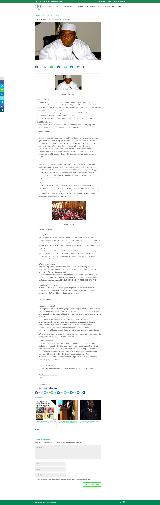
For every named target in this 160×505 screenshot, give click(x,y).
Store (120, 6)
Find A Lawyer (67, 6)
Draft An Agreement (81, 6)
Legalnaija (40, 19)
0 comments (66, 19)
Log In (115, 1)
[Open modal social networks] (83, 67)
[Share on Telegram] (73, 67)
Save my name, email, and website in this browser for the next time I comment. (63, 480)
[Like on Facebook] (79, 67)
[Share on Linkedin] (60, 67)
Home (50, 6)
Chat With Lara (95, 6)
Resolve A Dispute (109, 6)
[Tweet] (47, 67)
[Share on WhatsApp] (53, 67)
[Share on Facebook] (38, 67)
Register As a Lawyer (104, 1)
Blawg (57, 6)
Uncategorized (56, 19)
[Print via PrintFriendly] (66, 67)
